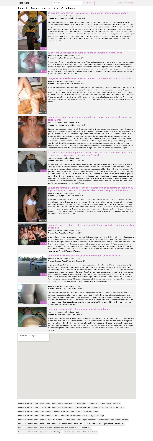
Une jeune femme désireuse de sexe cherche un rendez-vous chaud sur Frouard (89, 78)
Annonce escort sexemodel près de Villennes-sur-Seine (38, 416)
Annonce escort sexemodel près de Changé (104, 403)
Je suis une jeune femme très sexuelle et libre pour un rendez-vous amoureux (88, 13)
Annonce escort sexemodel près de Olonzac (34, 407)
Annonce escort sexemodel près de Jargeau (34, 403)
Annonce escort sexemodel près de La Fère (79, 420)
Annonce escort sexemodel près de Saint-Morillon (72, 428)
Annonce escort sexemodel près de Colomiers (80, 432)
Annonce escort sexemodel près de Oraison (108, 407)
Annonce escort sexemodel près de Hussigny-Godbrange (82, 416)
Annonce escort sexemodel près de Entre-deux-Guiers (104, 424)
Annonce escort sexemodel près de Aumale (34, 424)
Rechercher (88, 3)
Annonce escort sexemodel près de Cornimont (35, 428)
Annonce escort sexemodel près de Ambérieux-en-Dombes (76, 412)
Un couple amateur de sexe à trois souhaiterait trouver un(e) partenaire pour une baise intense (90, 118)
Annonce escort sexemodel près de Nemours (69, 403)
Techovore (24, 3)
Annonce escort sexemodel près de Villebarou (35, 412)
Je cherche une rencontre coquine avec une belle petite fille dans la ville (85, 52)
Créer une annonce (125, 3)
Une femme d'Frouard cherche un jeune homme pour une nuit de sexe (84, 255)
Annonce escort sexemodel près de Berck (112, 420)
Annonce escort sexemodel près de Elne (67, 424)
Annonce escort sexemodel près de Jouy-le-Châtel (71, 407)
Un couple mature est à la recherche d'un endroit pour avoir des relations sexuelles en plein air (91, 226)
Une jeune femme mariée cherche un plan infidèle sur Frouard (79, 309)
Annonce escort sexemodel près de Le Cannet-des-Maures (40, 420)
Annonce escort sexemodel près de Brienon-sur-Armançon (40, 432)
